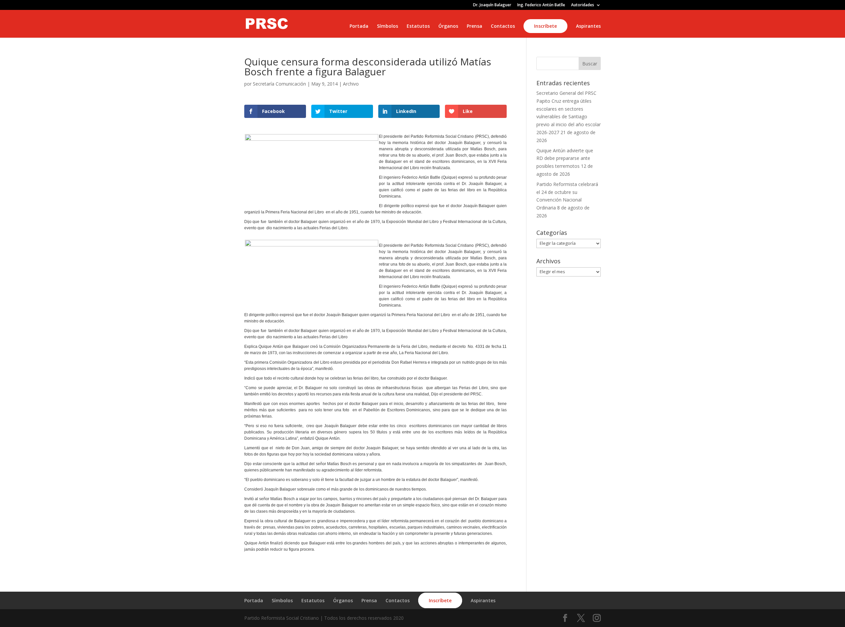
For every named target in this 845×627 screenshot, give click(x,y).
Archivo (351, 84)
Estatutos (418, 26)
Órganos (448, 26)
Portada (359, 26)
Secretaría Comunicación (279, 84)
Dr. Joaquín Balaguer (492, 5)
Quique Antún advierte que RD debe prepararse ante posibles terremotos (564, 158)
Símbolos (387, 26)
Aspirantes (588, 26)
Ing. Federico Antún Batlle (541, 5)
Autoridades (582, 5)
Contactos (503, 26)
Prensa (474, 26)
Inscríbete (545, 26)
